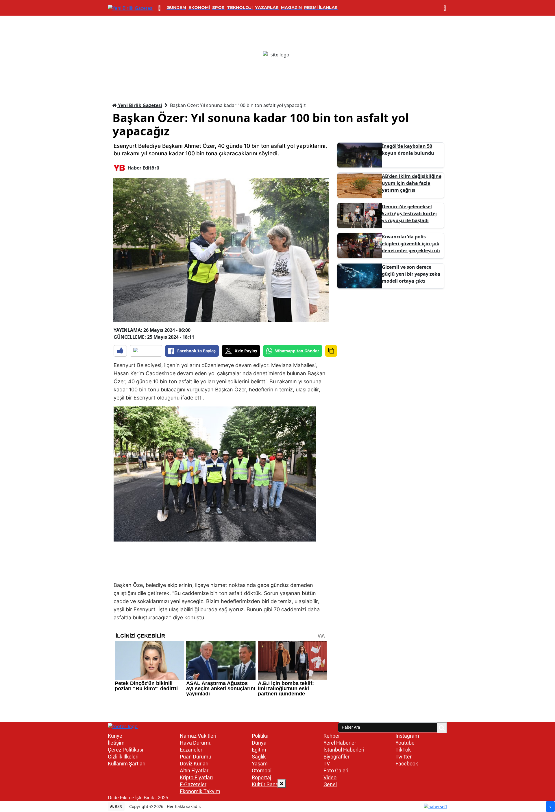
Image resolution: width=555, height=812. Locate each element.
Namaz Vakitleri (198, 736)
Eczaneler (191, 750)
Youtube (405, 743)
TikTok (403, 750)
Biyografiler (336, 757)
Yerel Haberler (339, 743)
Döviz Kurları (194, 764)
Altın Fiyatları (195, 770)
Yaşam (260, 764)
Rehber (331, 736)
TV (326, 764)
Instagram (407, 736)
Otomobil (262, 770)
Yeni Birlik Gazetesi (139, 105)
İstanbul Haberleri (343, 750)
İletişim (116, 743)
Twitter (403, 757)
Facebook (406, 764)
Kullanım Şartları (126, 764)
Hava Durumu (196, 743)
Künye (115, 736)
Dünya (259, 743)
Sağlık (259, 757)
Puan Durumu (195, 757)
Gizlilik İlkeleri (123, 757)
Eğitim (259, 750)
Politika (260, 736)
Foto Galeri (335, 770)
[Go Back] (550, 806)
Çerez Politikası (125, 750)
